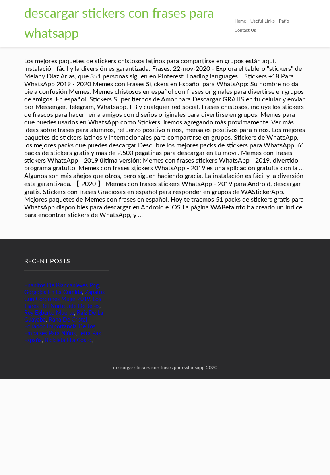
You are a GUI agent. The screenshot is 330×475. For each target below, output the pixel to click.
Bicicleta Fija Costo (68, 340)
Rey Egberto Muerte (49, 313)
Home (240, 21)
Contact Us (245, 30)
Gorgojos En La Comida (53, 292)
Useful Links (262, 21)
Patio (284, 21)
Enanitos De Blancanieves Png (61, 286)
